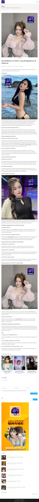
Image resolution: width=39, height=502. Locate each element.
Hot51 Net (4, 66)
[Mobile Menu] (37, 1)
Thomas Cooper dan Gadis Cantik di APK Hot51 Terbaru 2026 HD (16, 487)
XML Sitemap (22, 499)
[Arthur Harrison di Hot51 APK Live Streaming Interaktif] (3, 463)
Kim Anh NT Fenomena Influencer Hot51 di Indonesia (19, 371)
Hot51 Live (18, 499)
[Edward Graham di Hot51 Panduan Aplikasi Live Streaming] (3, 469)
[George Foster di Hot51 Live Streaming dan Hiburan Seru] (3, 475)
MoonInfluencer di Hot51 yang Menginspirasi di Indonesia (12, 7)
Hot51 (26, 122)
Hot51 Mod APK (28, 144)
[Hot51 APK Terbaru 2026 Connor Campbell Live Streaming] (3, 457)
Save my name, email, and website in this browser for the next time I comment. (14, 390)
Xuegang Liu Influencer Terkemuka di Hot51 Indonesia (32, 371)
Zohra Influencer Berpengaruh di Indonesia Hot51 (7, 371)
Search (35, 399)
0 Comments (21, 66)
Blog (16, 66)
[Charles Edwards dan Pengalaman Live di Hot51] (3, 481)
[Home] (1, 7)
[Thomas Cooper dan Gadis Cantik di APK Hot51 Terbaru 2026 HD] (3, 487)
